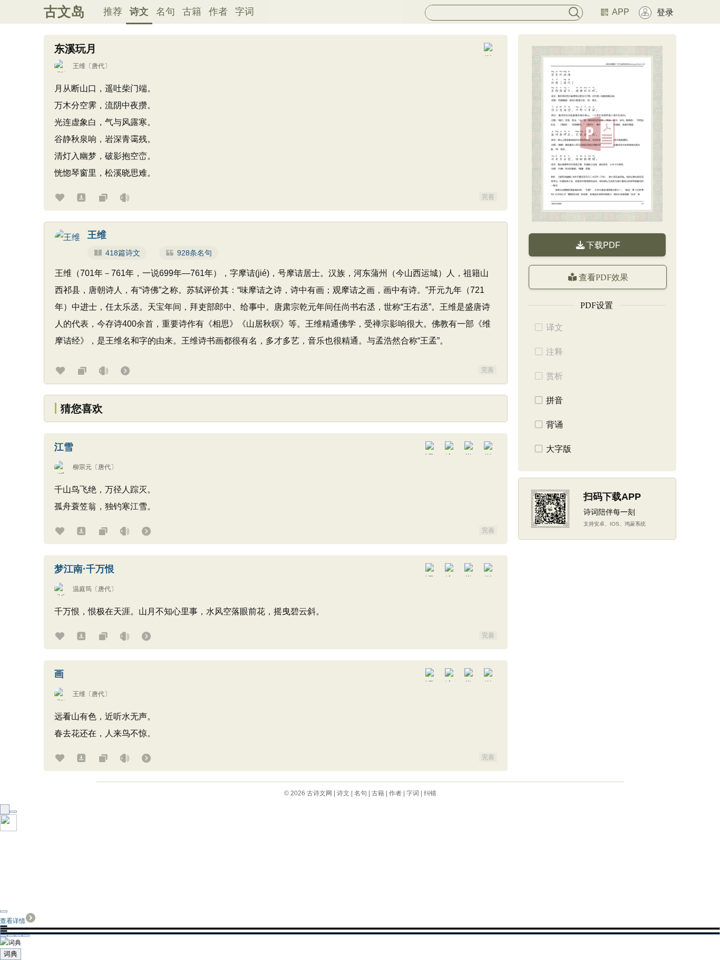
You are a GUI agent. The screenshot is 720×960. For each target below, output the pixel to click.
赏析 (554, 376)
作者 (218, 11)
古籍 (191, 11)
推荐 (112, 11)
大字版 (558, 448)
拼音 (554, 400)
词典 (10, 954)
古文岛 (64, 12)
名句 (165, 11)
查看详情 (12, 921)
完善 (488, 197)
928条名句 (194, 253)
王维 (79, 66)
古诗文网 (319, 793)
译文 (554, 327)
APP (620, 11)
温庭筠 (82, 589)
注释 (554, 351)
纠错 (430, 793)
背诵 (554, 424)
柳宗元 (82, 467)
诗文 (139, 11)
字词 (244, 11)
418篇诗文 (122, 253)
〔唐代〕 (98, 66)
